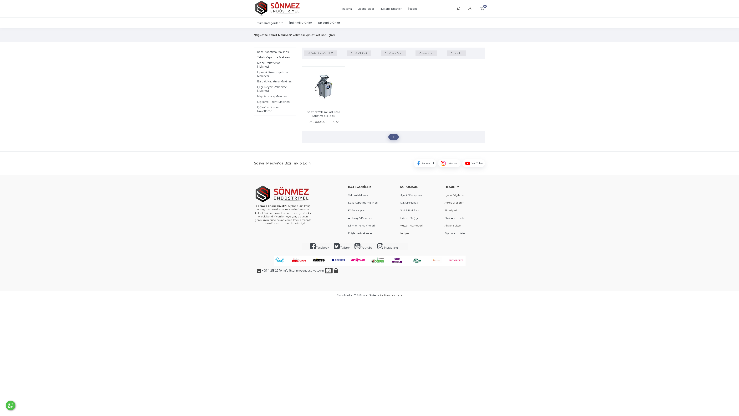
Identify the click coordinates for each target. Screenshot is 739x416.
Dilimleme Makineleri (361, 225)
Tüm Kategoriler (268, 23)
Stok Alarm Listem (456, 218)
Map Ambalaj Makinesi (272, 96)
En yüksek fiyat (393, 53)
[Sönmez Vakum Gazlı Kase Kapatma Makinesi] (323, 88)
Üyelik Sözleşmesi (411, 195)
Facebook (322, 247)
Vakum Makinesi (358, 195)
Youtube (366, 247)
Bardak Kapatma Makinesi (274, 81)
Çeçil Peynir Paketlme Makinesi (272, 89)
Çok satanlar (426, 53)
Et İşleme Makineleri (360, 233)
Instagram (390, 247)
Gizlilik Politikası (409, 210)
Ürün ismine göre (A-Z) (321, 53)
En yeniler (456, 53)
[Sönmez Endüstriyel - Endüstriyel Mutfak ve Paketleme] (278, 15)
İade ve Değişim (410, 218)
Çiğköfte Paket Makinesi (273, 102)
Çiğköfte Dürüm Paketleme (268, 109)
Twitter (345, 247)
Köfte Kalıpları (356, 210)
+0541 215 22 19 (272, 270)
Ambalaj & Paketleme (361, 218)
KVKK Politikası (409, 202)
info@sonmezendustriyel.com (303, 270)
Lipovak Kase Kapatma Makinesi (272, 74)
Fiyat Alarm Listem (456, 233)
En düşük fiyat (359, 53)
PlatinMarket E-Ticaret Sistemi (357, 295)
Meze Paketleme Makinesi (269, 65)
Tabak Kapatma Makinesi (274, 57)
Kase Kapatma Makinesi (273, 52)
